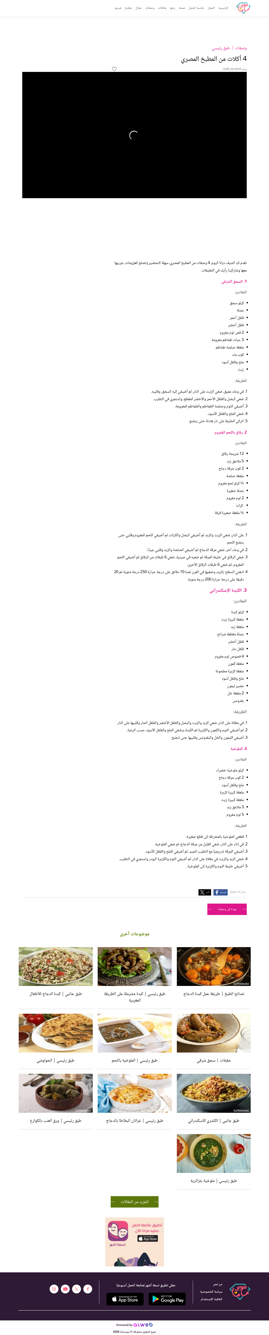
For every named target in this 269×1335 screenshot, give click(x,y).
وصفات (149, 8)
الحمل (211, 8)
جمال (138, 8)
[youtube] (65, 1289)
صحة (182, 8)
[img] (134, 1219)
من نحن (217, 1284)
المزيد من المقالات (134, 1202)
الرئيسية (223, 8)
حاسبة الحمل (196, 8)
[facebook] (87, 1289)
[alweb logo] (143, 1325)
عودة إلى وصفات (227, 909)
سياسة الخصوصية (211, 1292)
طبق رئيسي (221, 48)
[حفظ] (114, 69)
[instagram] (54, 1289)
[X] (76, 1289)
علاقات (162, 8)
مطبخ (128, 8)
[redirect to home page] (243, 8)
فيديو (118, 8)
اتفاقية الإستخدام (211, 1299)
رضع (172, 8)
